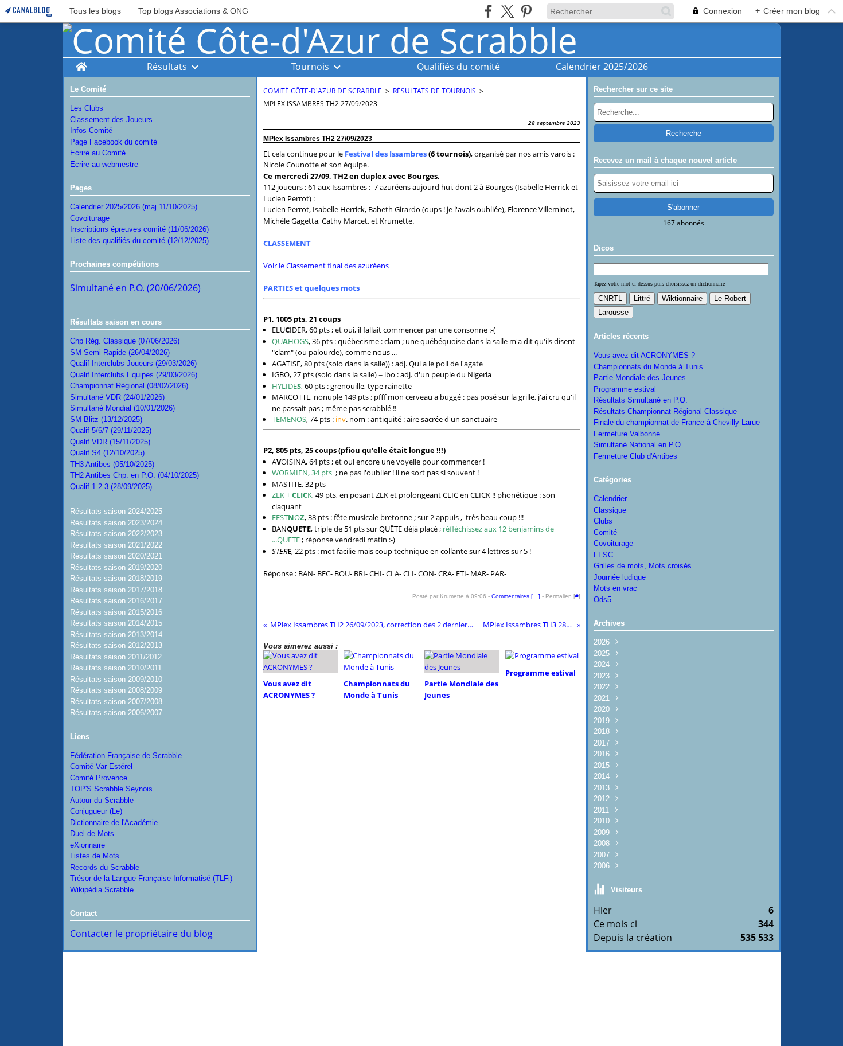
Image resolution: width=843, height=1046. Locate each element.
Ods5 (602, 599)
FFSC (603, 555)
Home (81, 63)
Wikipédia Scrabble (102, 889)
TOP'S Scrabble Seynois (111, 788)
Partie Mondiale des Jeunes (640, 377)
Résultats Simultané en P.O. (641, 400)
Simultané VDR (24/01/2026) (117, 397)
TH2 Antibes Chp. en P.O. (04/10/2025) (134, 475)
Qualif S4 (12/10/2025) (107, 452)
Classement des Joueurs (111, 119)
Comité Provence (98, 778)
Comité (605, 532)
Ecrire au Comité (98, 153)
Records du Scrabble (104, 867)
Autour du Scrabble (102, 800)
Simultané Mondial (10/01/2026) (122, 408)
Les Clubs (86, 108)
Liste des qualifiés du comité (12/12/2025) (139, 240)
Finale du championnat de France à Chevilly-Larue (677, 422)
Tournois (310, 66)
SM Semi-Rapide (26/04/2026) (120, 352)
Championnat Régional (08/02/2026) (129, 385)
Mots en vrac (615, 588)
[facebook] (488, 11)
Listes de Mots (94, 856)
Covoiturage (90, 218)
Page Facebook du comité (113, 142)
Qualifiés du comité (458, 66)
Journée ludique (620, 577)
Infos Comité (91, 130)
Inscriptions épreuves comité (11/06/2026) (139, 229)
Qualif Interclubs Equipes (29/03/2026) (133, 374)
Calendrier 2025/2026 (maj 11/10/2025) (133, 206)
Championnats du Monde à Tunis (648, 366)
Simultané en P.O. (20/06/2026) (135, 288)
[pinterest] (526, 11)
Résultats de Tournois (434, 91)
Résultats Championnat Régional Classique (665, 411)
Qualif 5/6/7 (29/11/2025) (110, 430)
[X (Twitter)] (507, 11)
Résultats (167, 66)
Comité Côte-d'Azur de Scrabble (322, 91)
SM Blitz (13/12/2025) (106, 419)
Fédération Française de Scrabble (126, 755)
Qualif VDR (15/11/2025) (110, 442)
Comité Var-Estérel (101, 766)
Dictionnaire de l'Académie (114, 822)
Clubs (603, 521)
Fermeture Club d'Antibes (635, 456)
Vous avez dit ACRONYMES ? (644, 355)
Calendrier (610, 498)
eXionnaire (87, 845)
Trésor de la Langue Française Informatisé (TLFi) (151, 878)
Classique (610, 510)
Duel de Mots (92, 833)
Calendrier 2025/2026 (602, 66)
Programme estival (625, 389)
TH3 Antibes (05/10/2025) (112, 464)
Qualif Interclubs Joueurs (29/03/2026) (133, 363)
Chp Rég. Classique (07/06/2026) (124, 341)
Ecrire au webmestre (104, 164)
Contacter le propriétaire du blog (141, 933)
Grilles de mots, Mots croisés (643, 565)
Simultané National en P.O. (638, 444)
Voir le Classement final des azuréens (326, 265)
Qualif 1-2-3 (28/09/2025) (111, 486)
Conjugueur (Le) (96, 811)
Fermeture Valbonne (627, 434)
